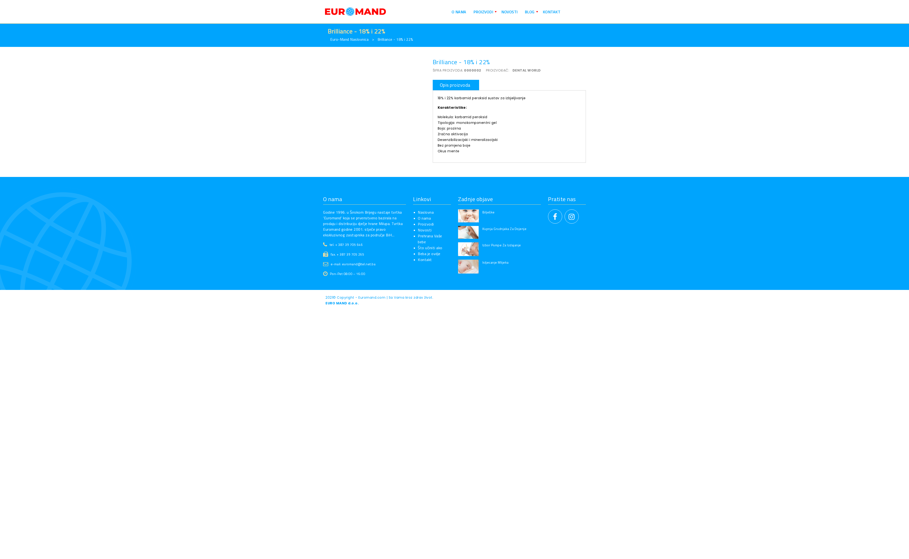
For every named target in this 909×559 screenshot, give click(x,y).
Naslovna (426, 212)
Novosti (425, 230)
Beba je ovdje (429, 254)
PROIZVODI (485, 14)
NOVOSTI (509, 12)
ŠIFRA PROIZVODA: (448, 70)
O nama (424, 218)
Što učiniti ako (430, 248)
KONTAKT (552, 12)
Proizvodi (426, 224)
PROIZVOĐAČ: (497, 70)
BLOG (532, 14)
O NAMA (459, 12)
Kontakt (425, 259)
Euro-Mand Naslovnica (349, 39)
